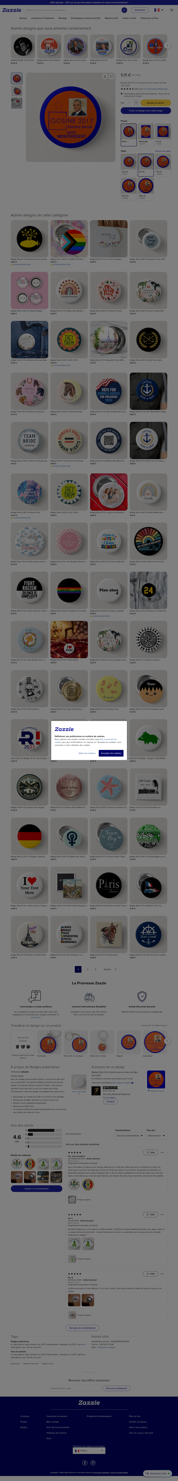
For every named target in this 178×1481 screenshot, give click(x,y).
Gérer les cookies (87, 753)
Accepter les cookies (111, 753)
